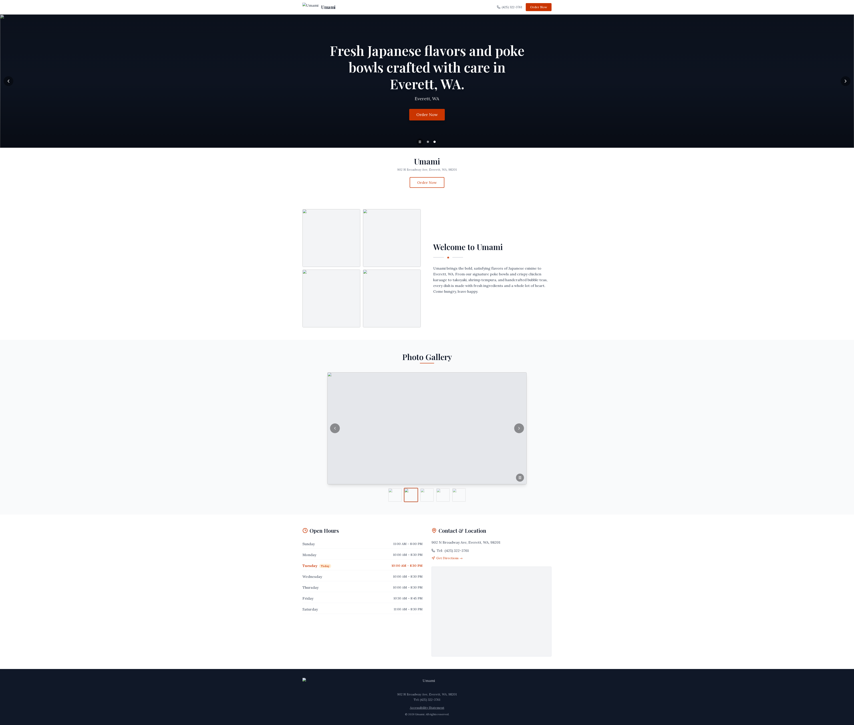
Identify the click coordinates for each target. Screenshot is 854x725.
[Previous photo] (335, 428)
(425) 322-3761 (512, 7)
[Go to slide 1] (428, 142)
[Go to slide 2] (434, 142)
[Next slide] (845, 81)
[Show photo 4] (443, 495)
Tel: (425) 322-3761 (427, 700)
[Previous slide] (8, 81)
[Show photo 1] (395, 495)
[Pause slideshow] (420, 141)
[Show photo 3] (427, 495)
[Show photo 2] (411, 495)
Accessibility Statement (427, 708)
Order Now (538, 7)
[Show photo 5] (459, 495)
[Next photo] (519, 428)
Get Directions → (449, 558)
